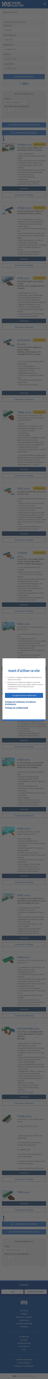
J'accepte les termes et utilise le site (24, 695)
